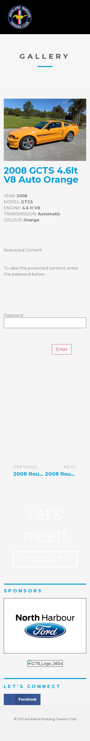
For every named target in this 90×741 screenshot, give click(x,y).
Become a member (45, 559)
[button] (64, 17)
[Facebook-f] (45, 728)
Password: (14, 316)
